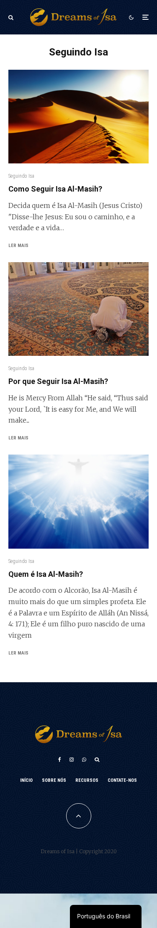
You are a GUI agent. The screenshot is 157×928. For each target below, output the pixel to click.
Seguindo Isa (21, 176)
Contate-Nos (122, 780)
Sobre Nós (54, 780)
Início (26, 780)
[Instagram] (71, 759)
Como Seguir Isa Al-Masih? (55, 188)
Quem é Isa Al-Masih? (45, 574)
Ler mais (18, 245)
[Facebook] (59, 759)
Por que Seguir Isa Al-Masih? (58, 381)
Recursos (86, 780)
